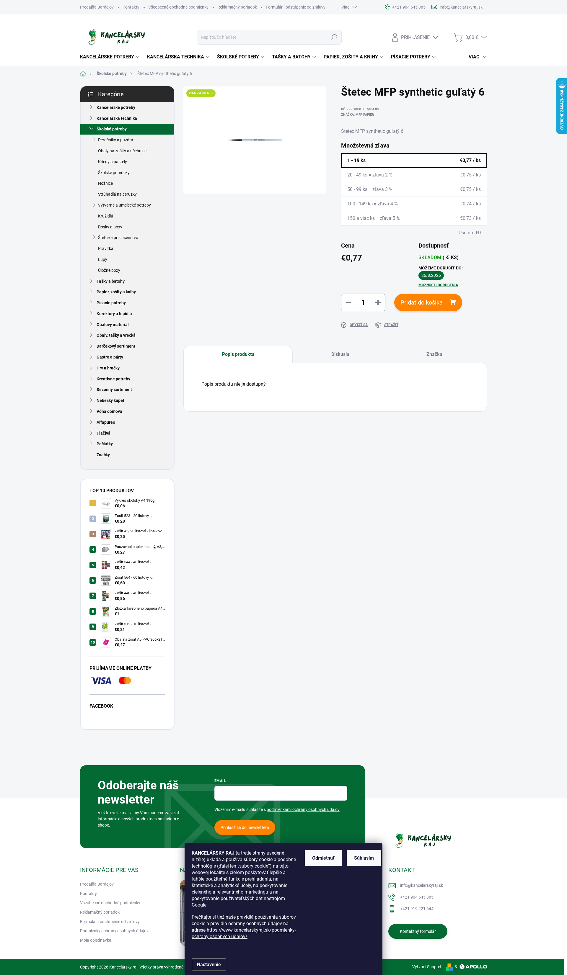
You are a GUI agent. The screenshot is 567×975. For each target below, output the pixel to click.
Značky (103, 454)
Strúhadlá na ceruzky (117, 194)
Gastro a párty (110, 357)
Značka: (357, 115)
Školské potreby (112, 129)
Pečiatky (105, 443)
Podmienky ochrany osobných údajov (114, 930)
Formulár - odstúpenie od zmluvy (295, 7)
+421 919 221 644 (417, 908)
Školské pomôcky (114, 172)
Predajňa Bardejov (97, 7)
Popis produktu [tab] (238, 354)
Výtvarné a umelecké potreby (124, 205)
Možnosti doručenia (438, 285)
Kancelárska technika (117, 118)
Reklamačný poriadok (237, 7)
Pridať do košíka (421, 302)
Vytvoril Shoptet (426, 966)
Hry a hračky (108, 368)
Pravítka (105, 248)
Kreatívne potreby (113, 379)
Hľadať (334, 37)
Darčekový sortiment (116, 346)
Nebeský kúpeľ (110, 400)
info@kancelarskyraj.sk (421, 885)
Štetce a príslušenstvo (118, 237)
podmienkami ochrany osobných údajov (303, 809)
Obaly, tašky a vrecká (116, 335)
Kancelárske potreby (116, 107)
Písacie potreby (111, 302)
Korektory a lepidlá (114, 313)
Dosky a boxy (110, 227)
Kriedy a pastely (112, 161)
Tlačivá (103, 433)
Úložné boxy (109, 270)
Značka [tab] (434, 354)
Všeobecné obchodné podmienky (178, 7)
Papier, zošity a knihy (116, 291)
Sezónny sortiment (114, 389)
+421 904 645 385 (417, 897)
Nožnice (105, 183)
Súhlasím (364, 858)
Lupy (102, 259)
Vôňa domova (109, 411)
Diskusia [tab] (340, 354)
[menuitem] (110, 57)
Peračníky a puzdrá (115, 140)
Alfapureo (106, 422)
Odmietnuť (323, 858)
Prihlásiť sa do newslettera (245, 827)
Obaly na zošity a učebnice (122, 150)
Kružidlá (105, 216)
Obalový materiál (113, 324)
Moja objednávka (95, 940)
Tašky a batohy (111, 281)
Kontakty (131, 7)
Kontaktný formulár (418, 931)
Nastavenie (209, 964)
